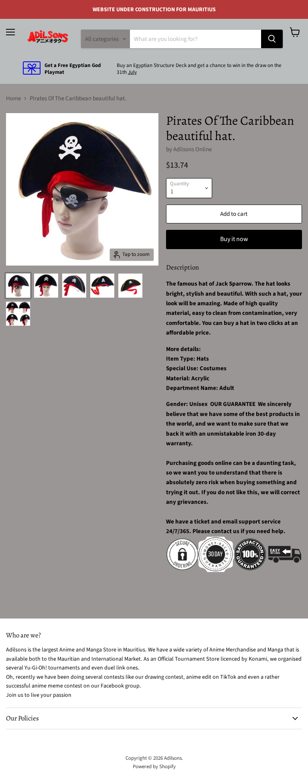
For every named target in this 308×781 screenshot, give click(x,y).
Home (13, 98)
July (132, 72)
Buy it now (234, 239)
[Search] (272, 39)
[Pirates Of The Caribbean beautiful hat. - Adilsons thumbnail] (18, 285)
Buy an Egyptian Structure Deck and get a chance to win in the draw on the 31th (199, 69)
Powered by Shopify (154, 766)
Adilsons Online (192, 149)
